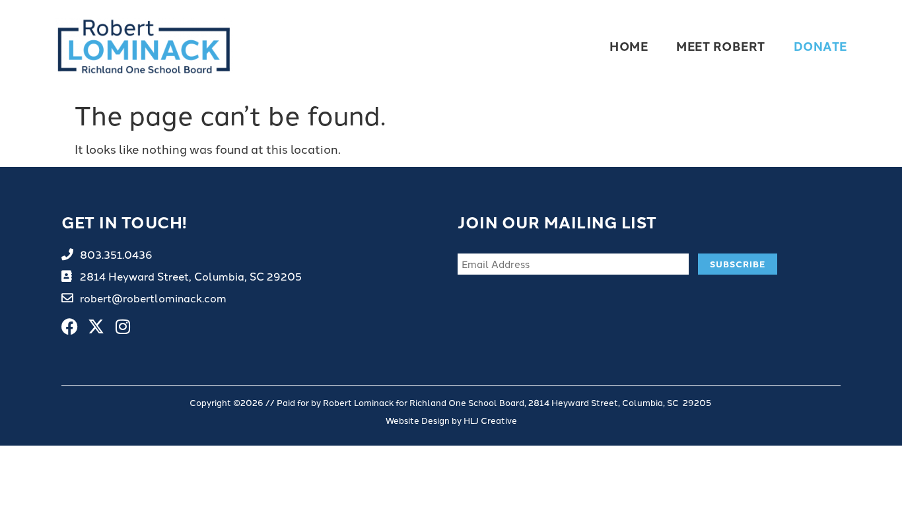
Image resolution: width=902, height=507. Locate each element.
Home (628, 46)
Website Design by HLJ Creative (451, 420)
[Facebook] (69, 326)
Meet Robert (720, 46)
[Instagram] (122, 326)
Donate (820, 46)
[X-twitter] (96, 326)
